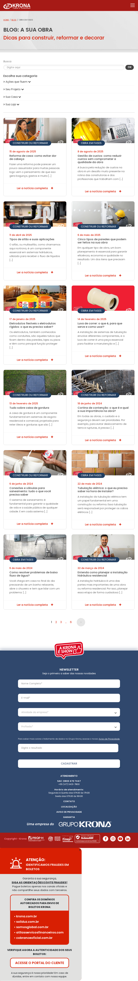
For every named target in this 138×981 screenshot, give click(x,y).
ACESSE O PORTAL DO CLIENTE (39, 963)
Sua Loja (11, 104)
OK (130, 67)
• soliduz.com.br (26, 922)
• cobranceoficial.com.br (33, 938)
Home (6, 19)
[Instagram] (113, 838)
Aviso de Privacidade (109, 738)
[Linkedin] (127, 838)
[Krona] (16, 5)
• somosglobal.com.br (31, 927)
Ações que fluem (16, 82)
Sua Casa (11, 97)
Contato (69, 801)
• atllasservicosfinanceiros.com (39, 932)
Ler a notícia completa (32, 188)
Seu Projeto (13, 89)
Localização (69, 806)
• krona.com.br (25, 916)
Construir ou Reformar (30, 143)
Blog (13, 19)
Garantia (69, 817)
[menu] (132, 5)
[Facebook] (105, 838)
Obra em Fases (91, 143)
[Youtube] (120, 838)
